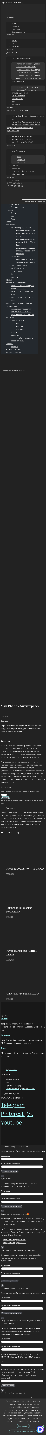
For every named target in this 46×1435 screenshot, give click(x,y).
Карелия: (5, 1035)
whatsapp (21, 162)
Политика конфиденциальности (23, 1431)
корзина (15, 180)
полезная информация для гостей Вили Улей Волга (28, 65)
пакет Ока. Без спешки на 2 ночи (26, 124)
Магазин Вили (14, 370)
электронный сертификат (28, 87)
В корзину (5, 798)
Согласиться (23, 1426)
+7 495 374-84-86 (15, 186)
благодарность (18, 32)
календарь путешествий (22, 136)
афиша (10, 107)
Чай (23, 370)
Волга (14, 40)
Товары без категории (33, 800)
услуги (10, 49)
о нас (14, 23)
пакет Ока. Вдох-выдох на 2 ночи (26, 122)
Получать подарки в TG (14, 1242)
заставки (16, 104)
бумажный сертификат (27, 90)
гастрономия (17, 98)
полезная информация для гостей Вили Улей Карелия (28, 71)
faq (13, 101)
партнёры (16, 29)
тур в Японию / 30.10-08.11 (23, 142)
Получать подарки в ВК (14, 1239)
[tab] (25, 808)
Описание (10, 808)
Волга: (4, 1018)
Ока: (3, 1048)
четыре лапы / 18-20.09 (22, 139)
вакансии (16, 168)
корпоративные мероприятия (20, 127)
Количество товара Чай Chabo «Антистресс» (20, 791)
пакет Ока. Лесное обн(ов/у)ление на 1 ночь (27, 117)
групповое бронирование (23, 171)
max (19, 156)
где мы (15, 165)
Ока (13, 43)
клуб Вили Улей (18, 95)
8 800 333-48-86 (14, 183)
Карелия (15, 46)
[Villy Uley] (8, 11)
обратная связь (19, 174)
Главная (4, 370)
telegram (21, 159)
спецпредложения (20, 93)
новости (15, 26)
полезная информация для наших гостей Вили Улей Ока (28, 76)
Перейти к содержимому (12, 2)
